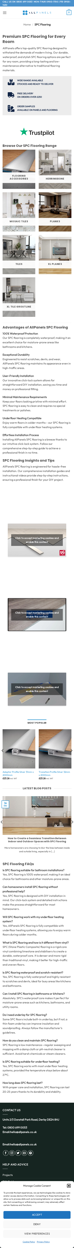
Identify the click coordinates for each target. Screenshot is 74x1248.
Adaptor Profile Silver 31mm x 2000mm (18, 774)
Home (27, 24)
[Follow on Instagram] (12, 1153)
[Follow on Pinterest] (30, 1153)
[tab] (37, 722)
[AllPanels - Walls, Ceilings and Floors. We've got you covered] (37, 12)
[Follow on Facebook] (6, 1153)
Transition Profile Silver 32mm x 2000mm (54, 774)
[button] (69, 1185)
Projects (8, 1175)
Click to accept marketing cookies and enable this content (37, 540)
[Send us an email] (24, 1153)
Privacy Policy (43, 1241)
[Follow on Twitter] (18, 1153)
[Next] (71, 757)
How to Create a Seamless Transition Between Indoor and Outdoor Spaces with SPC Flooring (37, 840)
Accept (37, 1214)
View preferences (37, 1233)
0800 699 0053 (24, 1)
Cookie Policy (29, 1241)
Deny (37, 1224)
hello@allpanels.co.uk (23, 1132)
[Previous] (3, 757)
